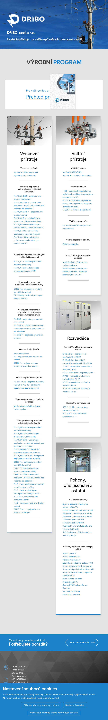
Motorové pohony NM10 (73, 522)
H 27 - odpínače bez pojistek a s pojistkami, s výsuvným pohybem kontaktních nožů (77, 203)
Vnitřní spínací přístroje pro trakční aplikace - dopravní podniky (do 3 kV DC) (75, 271)
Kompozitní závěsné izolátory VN (77, 566)
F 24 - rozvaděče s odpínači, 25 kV (78, 372)
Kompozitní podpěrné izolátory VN (78, 569)
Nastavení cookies (74, 705)
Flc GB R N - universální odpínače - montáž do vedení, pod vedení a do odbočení (29, 328)
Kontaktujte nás (80, 642)
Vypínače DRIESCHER (72, 172)
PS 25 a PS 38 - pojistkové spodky (29, 381)
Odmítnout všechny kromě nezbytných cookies (54, 712)
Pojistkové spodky (71, 244)
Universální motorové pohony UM (78, 510)
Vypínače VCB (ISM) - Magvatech (77, 175)
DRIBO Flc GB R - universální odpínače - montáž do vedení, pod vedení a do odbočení (29, 477)
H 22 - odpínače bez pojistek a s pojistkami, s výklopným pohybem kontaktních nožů (78, 194)
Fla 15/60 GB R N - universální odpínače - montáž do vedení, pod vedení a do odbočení (29, 205)
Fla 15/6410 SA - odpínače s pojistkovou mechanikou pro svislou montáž (26, 240)
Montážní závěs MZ (71, 594)
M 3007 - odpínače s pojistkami (77, 210)
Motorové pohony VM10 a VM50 (77, 513)
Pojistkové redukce (71, 556)
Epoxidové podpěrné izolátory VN (78, 563)
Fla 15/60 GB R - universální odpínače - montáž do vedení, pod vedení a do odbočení (29, 443)
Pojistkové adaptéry (71, 560)
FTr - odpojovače (21, 353)
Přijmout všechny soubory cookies (41, 705)
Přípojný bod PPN (70, 582)
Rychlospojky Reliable (72, 578)
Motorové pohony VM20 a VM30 (77, 516)
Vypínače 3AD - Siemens (25, 175)
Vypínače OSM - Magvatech (26, 172)
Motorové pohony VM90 (73, 519)
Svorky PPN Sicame (71, 591)
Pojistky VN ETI (69, 553)
